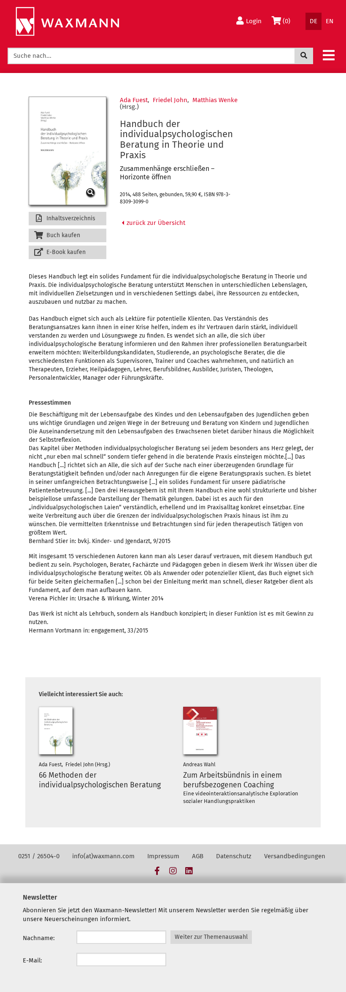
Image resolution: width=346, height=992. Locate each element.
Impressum (163, 856)
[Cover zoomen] (67, 151)
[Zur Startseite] (67, 21)
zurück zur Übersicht (155, 223)
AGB (197, 856)
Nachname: (39, 938)
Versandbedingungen (294, 856)
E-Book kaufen (65, 252)
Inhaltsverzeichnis (70, 218)
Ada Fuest (134, 100)
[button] (329, 55)
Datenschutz (233, 856)
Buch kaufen (62, 235)
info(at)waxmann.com (103, 856)
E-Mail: (32, 960)
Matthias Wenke (215, 100)
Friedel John (170, 100)
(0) (288, 21)
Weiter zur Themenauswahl (211, 937)
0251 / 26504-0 (38, 856)
